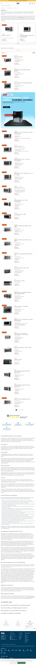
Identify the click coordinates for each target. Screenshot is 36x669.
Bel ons (18, 623)
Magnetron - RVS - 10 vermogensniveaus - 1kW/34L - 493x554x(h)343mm (23, 320)
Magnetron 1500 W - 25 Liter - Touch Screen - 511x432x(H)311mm (22, 160)
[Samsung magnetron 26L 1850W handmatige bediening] (7, 73)
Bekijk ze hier (24, 0)
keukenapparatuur (21, 17)
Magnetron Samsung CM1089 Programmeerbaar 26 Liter (23, 254)
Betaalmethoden (27, 639)
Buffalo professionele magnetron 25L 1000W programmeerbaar (22, 386)
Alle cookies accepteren (21, 662)
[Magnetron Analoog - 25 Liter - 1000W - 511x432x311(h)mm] (7, 204)
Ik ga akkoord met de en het (29, 626)
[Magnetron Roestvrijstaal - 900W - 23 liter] (7, 271)
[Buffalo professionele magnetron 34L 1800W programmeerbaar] (7, 374)
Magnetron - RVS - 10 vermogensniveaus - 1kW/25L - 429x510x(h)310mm (23, 133)
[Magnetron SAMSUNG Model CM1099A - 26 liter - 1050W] (7, 243)
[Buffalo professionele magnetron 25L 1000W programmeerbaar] (7, 389)
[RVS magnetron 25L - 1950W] (7, 283)
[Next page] (21, 410)
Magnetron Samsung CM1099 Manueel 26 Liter (22, 399)
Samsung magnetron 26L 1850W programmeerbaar (23, 82)
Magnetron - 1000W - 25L (18, 146)
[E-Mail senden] (34, 628)
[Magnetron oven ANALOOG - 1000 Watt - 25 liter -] (7, 350)
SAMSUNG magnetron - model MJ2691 (21, 306)
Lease (25, 642)
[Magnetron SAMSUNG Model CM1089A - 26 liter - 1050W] (7, 229)
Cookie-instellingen (13, 662)
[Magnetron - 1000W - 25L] (7, 149)
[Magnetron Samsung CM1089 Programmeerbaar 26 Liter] (7, 257)
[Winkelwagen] (34, 3)
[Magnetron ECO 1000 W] (7, 60)
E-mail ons (6, 623)
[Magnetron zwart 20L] (7, 362)
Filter (19, 50)
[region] (18, 664)
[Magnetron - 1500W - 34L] (9, 29)
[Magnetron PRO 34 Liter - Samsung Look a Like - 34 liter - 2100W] (7, 177)
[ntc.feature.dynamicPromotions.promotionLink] (18, 110)
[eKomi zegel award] (8, 415)
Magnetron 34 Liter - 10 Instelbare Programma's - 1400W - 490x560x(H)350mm (23, 293)
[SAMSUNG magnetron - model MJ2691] (7, 309)
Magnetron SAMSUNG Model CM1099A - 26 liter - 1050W (23, 240)
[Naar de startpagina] (18, 3)
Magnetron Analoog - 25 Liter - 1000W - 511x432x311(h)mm (21, 201)
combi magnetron (5, 454)
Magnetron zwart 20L (18, 359)
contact (27, 598)
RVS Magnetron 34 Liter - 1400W (20, 214)
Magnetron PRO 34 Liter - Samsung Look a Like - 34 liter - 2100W (23, 174)
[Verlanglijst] (32, 3)
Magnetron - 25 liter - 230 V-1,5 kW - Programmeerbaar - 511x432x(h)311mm (21, 334)
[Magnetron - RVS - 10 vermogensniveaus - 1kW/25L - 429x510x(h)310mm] (7, 136)
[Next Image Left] (2, 136)
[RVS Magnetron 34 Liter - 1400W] (7, 217)
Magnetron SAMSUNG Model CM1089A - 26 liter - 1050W (23, 226)
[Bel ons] (18, 621)
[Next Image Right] (12, 136)
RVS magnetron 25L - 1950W (19, 280)
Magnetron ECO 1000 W (18, 56)
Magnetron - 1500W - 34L (6, 35)
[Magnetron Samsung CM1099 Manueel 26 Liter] (7, 402)
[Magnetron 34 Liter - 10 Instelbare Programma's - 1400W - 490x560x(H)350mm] (7, 296)
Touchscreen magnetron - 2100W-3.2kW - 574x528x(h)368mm (27, 36)
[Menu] (1, 3)
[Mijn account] (30, 3)
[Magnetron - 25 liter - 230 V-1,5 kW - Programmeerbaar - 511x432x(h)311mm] (7, 337)
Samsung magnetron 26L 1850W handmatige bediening (22, 70)
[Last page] (22, 410)
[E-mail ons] (6, 621)
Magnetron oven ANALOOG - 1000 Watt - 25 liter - (23, 347)
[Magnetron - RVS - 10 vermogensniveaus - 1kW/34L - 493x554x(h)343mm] (7, 323)
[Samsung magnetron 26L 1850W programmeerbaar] (7, 85)
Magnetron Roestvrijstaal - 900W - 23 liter (21, 267)
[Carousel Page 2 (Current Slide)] (18, 43)
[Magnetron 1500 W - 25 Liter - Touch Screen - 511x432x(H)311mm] (7, 163)
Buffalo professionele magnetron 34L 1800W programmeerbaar (22, 372)
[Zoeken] (1, 5)
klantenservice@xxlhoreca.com (13, 639)
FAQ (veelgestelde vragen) (26, 636)
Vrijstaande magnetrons (4, 472)
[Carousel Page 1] (17, 43)
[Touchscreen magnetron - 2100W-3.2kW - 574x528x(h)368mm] (27, 29)
